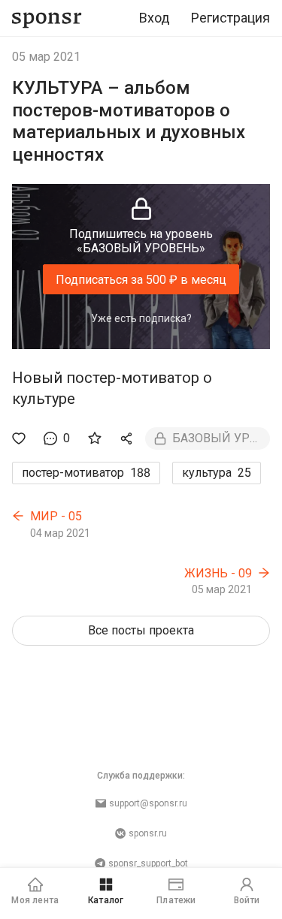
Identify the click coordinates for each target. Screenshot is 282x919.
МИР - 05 (56, 516)
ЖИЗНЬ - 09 (218, 573)
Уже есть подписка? (141, 318)
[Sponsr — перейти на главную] (47, 18)
